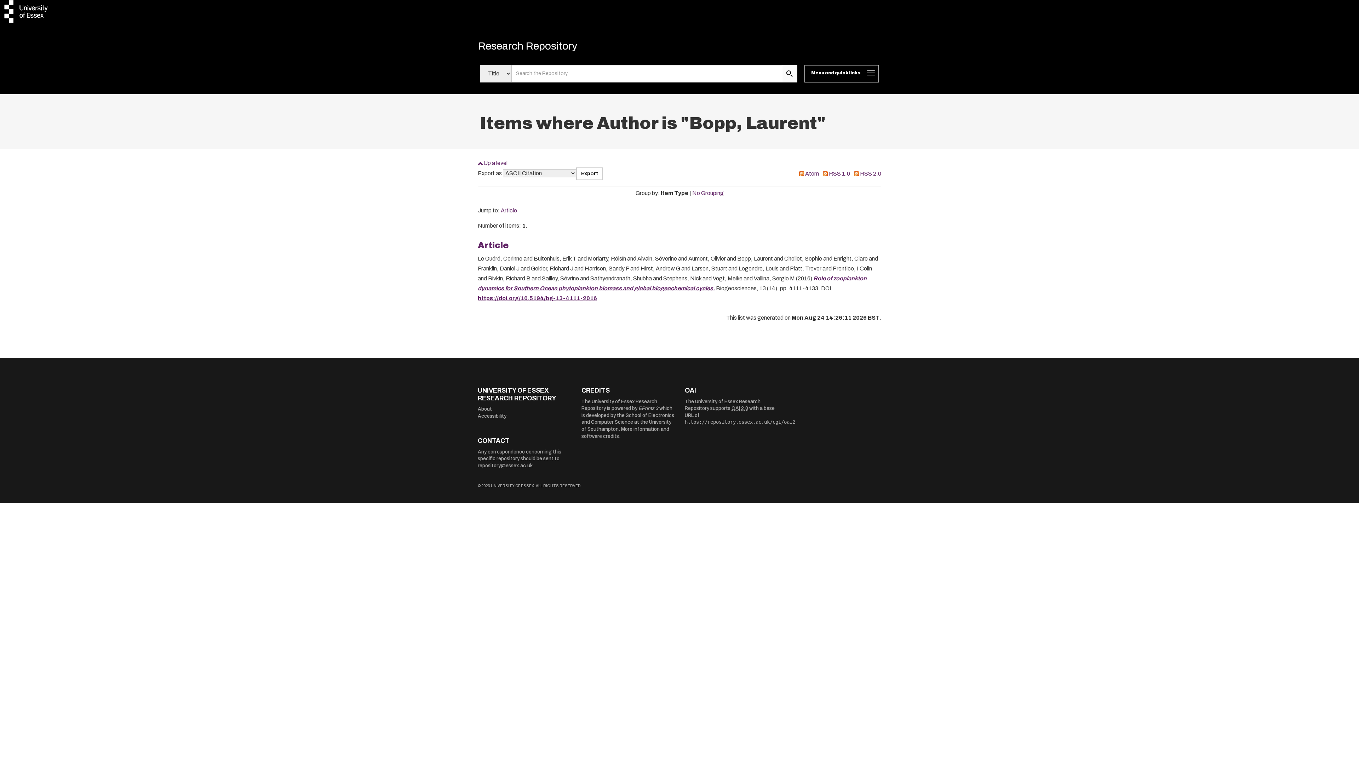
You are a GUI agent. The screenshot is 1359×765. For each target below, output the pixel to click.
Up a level (495, 163)
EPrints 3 (648, 408)
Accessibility (492, 416)
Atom (812, 174)
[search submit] (789, 73)
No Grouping (708, 193)
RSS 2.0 (870, 174)
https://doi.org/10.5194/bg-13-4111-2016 (537, 298)
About (485, 409)
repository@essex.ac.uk (505, 465)
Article (509, 210)
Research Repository (527, 46)
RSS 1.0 (839, 174)
